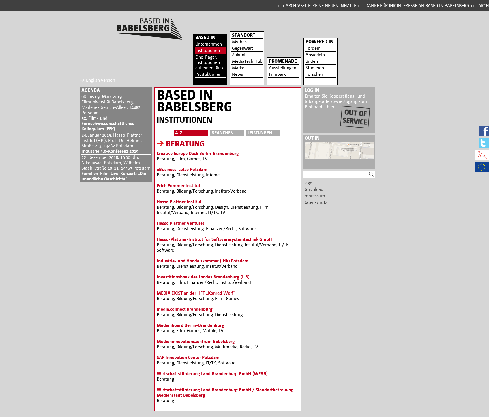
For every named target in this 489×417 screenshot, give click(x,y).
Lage (307, 182)
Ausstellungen (282, 67)
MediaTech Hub (247, 61)
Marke (238, 67)
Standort (243, 35)
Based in (205, 37)
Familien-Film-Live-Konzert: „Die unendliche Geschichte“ (114, 176)
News (237, 74)
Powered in (319, 41)
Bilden (312, 61)
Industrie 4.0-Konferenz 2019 (110, 151)
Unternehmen (208, 44)
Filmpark (277, 74)
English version (100, 80)
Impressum (314, 195)
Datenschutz (315, 202)
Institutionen (207, 50)
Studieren (315, 67)
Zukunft (239, 54)
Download (313, 189)
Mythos (239, 41)
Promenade (283, 61)
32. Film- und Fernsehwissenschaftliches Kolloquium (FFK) (108, 123)
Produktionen (208, 74)
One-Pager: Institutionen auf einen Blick (209, 62)
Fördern (313, 48)
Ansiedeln (315, 54)
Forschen (314, 74)
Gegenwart (242, 48)
